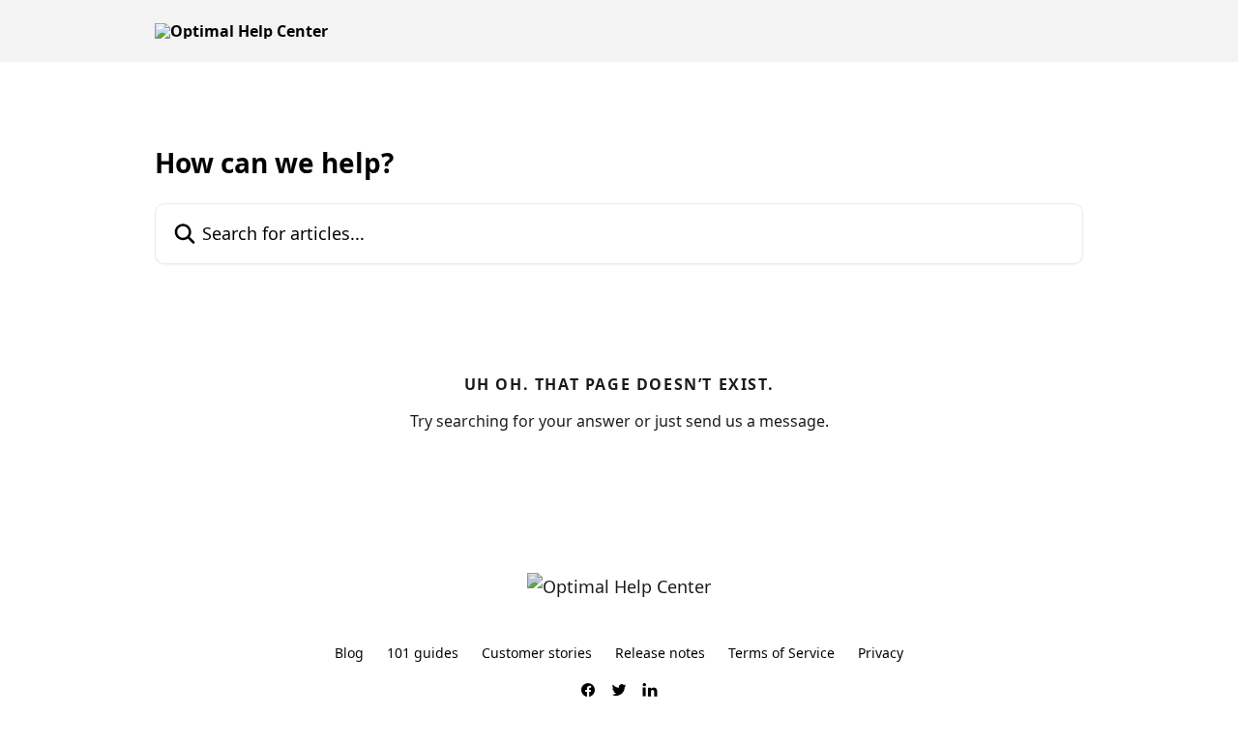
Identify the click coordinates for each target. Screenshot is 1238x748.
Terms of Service (781, 652)
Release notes (660, 652)
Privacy (880, 652)
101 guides (422, 652)
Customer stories (537, 652)
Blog (349, 652)
